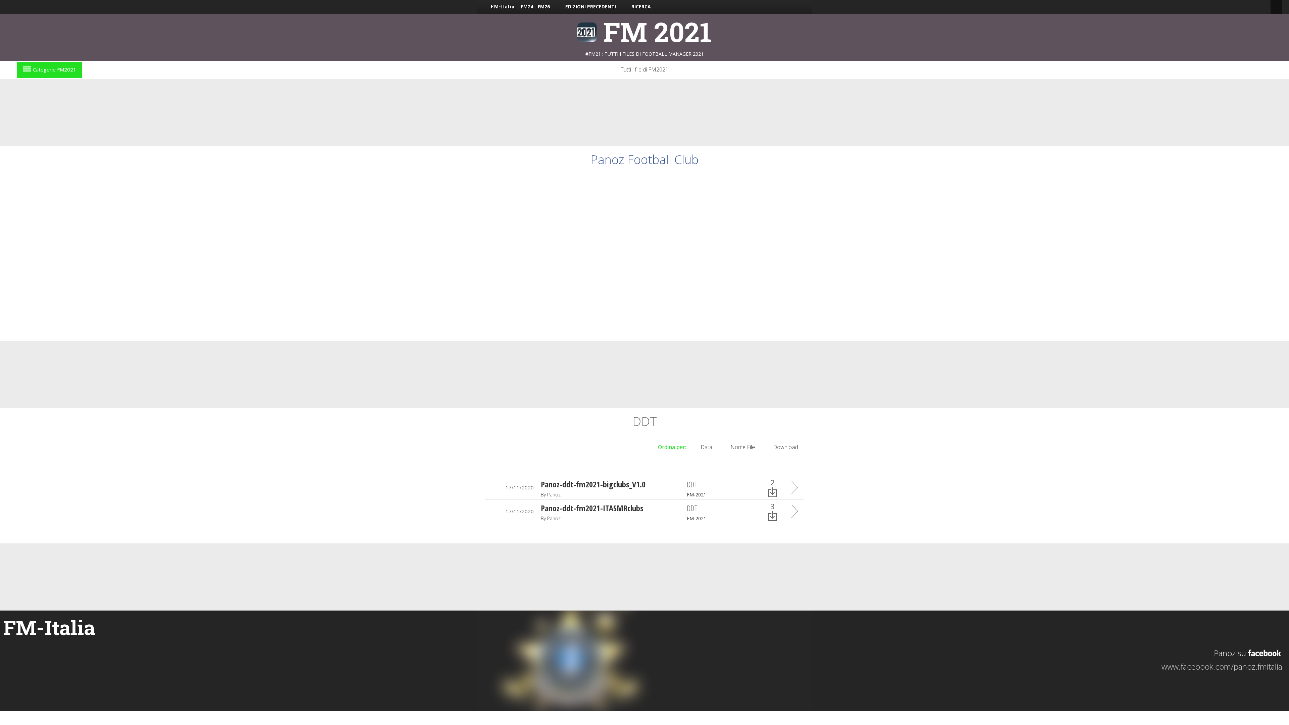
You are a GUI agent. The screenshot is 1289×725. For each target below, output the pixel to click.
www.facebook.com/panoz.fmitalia (1221, 666)
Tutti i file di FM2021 (644, 69)
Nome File (742, 447)
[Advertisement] (644, 113)
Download (785, 447)
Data (706, 447)
